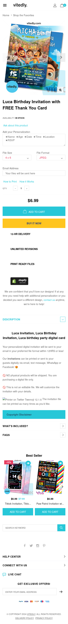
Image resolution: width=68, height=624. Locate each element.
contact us (49, 300)
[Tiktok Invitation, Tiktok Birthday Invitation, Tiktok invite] (18, 477)
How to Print (10, 181)
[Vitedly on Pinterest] (44, 546)
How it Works (26, 181)
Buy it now (34, 223)
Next (62, 487)
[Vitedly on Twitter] (31, 546)
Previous (5, 487)
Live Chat (14, 574)
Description (11, 319)
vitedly (31, 613)
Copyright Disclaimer (19, 414)
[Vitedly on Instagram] (37, 546)
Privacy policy (44, 618)
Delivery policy (24, 618)
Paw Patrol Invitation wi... (50, 503)
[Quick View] (28, 463)
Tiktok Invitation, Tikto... (18, 503)
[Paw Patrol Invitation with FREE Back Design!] (50, 477)
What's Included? (15, 426)
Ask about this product (15, 125)
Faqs (6, 435)
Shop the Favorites (23, 15)
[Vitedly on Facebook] (24, 546)
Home (6, 15)
